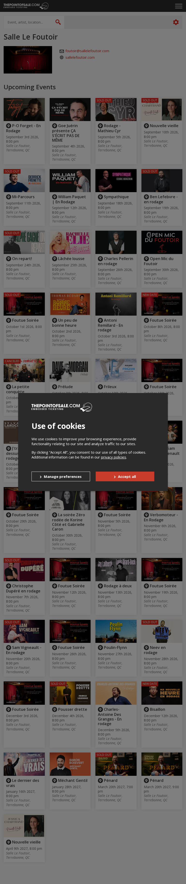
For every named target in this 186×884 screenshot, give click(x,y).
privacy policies (113, 457)
